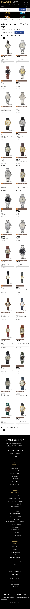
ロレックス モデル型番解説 (15, 504)
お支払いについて (15, 468)
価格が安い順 (9, 29)
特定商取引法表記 (15, 584)
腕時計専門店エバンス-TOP (7, 19)
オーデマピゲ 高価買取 (15, 519)
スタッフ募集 (15, 574)
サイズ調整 (15, 481)
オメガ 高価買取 (15, 532)
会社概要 (15, 456)
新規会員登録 (26, 4)
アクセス (15, 564)
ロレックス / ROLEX (18, 19)
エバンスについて (15, 568)
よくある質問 (15, 478)
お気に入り (13, 4)
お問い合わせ (19, 4)
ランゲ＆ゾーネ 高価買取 (15, 524)
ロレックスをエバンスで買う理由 (15, 501)
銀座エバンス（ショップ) (15, 561)
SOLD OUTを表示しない (8, 32)
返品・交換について (15, 473)
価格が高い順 (17, 29)
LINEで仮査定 (15, 554)
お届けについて (15, 470)
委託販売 (15, 549)
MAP (9, 445)
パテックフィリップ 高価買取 (15, 516)
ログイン (3, 6)
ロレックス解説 (15, 495)
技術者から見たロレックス (15, 498)
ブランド (3, 4)
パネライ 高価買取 (15, 529)
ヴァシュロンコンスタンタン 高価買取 (15, 521)
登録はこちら (4, 599)
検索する (23, 9)
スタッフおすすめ (15, 506)
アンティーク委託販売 (15, 552)
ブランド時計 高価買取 (15, 513)
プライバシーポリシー (15, 578)
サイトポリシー (15, 581)
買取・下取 (8, 4)
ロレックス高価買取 (15, 511)
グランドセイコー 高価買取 (15, 535)
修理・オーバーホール (15, 557)
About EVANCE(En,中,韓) (15, 571)
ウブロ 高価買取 (15, 527)
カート (27, 6)
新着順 (3, 29)
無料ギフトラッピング (15, 484)
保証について (15, 476)
